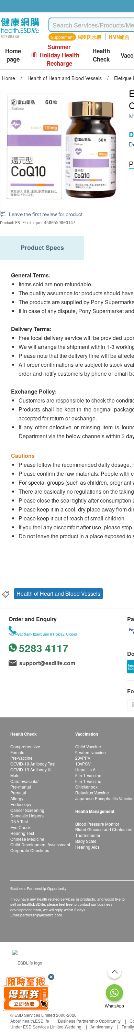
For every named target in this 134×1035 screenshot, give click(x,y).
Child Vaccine (88, 746)
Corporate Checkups (29, 850)
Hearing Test (22, 833)
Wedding (73, 1027)
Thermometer (87, 835)
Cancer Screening (27, 810)
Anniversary (101, 1027)
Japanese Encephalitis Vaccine (104, 798)
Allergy (16, 798)
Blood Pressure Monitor (97, 824)
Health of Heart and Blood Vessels (58, 593)
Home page (13, 55)
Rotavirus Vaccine (92, 792)
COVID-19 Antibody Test (32, 764)
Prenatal (18, 792)
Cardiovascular (24, 781)
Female (17, 752)
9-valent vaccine (90, 752)
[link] (27, 962)
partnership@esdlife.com (41, 914)
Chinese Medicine (27, 839)
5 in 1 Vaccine (88, 775)
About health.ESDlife (29, 1021)
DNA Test (19, 821)
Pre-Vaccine (21, 758)
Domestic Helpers (27, 815)
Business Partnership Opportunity (89, 1021)
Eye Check (20, 827)
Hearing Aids (87, 847)
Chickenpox (86, 787)
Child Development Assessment (40, 844)
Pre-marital (20, 787)
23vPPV (82, 758)
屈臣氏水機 (89, 36)
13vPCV (83, 764)
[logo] (20, 38)
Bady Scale (86, 841)
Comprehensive (25, 746)
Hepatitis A (85, 769)
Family (128, 1027)
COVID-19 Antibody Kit (31, 769)
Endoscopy (20, 804)
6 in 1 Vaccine (88, 781)
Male (15, 775)
